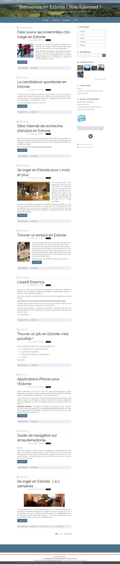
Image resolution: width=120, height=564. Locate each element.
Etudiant (38, 526)
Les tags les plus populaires (71, 558)
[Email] (90, 136)
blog (85, 560)
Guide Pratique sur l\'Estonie (85, 102)
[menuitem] (45, 20)
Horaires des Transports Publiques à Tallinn (90, 91)
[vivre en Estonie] (81, 118)
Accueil (45, 20)
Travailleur (45, 526)
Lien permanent (23, 68)
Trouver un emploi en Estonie (41, 147)
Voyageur (50, 526)
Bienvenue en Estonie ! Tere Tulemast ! (60, 7)
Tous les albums (101, 79)
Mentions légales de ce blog (50, 560)
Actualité (82, 31)
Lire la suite (22, 62)
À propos (66, 20)
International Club (82, 93)
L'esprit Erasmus (30, 282)
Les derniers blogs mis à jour (48, 558)
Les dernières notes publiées (60, 558)
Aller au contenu (5, 1)
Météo (79, 88)
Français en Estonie (83, 104)
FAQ (75, 20)
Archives (55, 20)
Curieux (82, 35)
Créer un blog (57, 556)
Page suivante (68, 533)
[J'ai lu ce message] (118, 562)
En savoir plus (79, 562)
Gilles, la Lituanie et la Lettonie (86, 109)
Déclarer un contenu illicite (38, 560)
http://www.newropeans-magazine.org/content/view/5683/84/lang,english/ (41, 301)
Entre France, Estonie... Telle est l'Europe (89, 107)
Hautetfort (63, 556)
